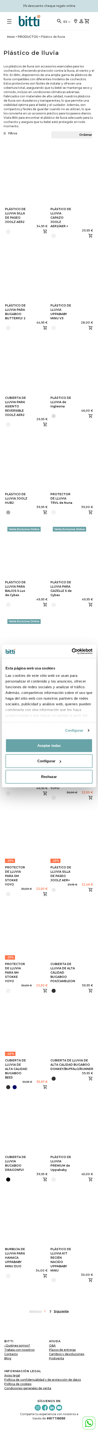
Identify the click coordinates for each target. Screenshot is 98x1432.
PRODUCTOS (28, 36)
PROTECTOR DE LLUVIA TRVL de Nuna (61, 498)
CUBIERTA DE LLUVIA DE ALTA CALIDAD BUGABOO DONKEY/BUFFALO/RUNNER (71, 1065)
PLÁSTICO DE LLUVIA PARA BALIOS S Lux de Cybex (15, 588)
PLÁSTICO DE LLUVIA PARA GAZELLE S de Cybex (61, 588)
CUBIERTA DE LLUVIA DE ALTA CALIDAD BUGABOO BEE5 (16, 1069)
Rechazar (49, 776)
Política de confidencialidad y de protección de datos (42, 1379)
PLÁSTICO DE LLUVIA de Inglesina (60, 402)
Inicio (11, 36)
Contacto (11, 1354)
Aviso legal (12, 1375)
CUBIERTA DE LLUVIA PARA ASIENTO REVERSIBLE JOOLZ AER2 (15, 406)
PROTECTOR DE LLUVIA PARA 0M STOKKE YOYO (15, 876)
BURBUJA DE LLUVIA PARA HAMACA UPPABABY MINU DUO (15, 1257)
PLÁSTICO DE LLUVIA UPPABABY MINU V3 (60, 312)
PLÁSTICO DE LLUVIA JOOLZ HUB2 (16, 498)
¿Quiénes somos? (17, 1345)
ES (65, 22)
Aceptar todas (49, 745)
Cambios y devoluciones (66, 1354)
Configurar (74, 730)
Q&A (52, 1345)
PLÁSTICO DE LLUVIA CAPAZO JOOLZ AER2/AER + (60, 217)
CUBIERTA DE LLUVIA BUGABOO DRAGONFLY (15, 1163)
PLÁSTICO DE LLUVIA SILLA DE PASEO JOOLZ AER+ (60, 874)
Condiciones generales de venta (27, 1388)
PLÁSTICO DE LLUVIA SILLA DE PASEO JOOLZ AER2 (15, 215)
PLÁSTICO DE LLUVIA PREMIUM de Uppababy (60, 1163)
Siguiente (61, 1311)
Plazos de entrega (62, 1350)
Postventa (56, 1358)
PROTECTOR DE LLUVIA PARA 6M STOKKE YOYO (15, 972)
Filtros (12, 133)
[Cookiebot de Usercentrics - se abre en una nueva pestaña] (72, 651)
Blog (7, 1358)
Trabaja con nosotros (19, 1350)
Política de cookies (17, 1384)
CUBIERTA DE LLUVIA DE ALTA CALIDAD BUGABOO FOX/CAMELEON (62, 972)
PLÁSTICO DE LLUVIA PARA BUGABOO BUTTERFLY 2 (15, 312)
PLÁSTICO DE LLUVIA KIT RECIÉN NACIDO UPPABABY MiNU (60, 1259)
